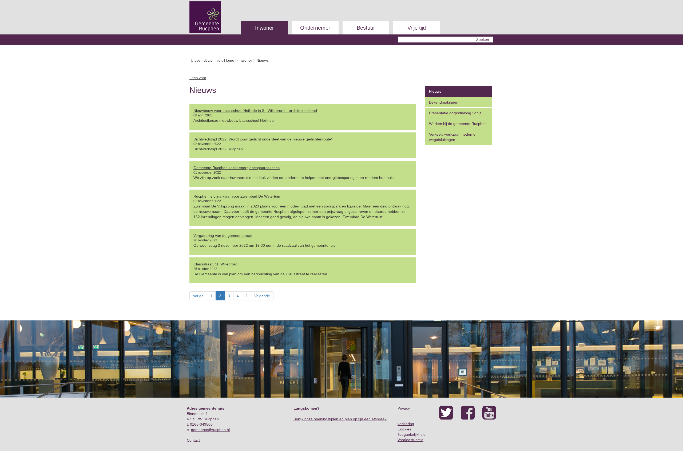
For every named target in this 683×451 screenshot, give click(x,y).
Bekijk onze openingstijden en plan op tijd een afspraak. (340, 419)
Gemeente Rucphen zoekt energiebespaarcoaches (236, 168)
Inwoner (264, 28)
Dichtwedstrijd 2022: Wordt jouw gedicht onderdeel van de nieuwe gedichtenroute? (263, 139)
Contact (193, 440)
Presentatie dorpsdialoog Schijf (455, 113)
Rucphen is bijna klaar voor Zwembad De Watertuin (236, 196)
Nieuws (435, 91)
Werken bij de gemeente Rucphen (458, 123)
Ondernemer (315, 28)
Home (229, 60)
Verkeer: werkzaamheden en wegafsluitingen (453, 137)
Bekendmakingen (443, 102)
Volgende (262, 296)
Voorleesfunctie (410, 440)
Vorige (198, 296)
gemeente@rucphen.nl (210, 430)
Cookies (404, 429)
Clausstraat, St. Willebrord (215, 264)
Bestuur (366, 28)
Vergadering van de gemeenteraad (222, 235)
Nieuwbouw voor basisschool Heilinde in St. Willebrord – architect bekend (255, 110)
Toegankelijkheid (412, 434)
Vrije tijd (416, 28)
